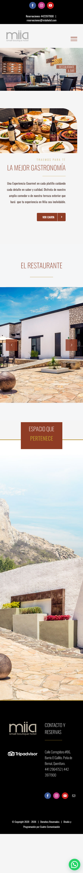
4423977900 (47, 16)
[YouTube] (65, 795)
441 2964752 (53, 769)
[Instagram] (56, 795)
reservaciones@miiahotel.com (42, 20)
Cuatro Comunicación (50, 827)
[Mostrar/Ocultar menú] (74, 39)
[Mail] (73, 795)
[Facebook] (47, 795)
